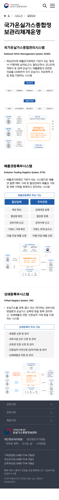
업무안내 (31, 16)
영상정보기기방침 (36, 439)
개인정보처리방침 (13, 439)
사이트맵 (40, 443)
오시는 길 (27, 443)
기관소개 (18, 16)
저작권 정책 (12, 443)
